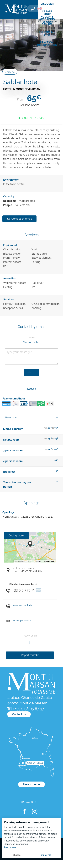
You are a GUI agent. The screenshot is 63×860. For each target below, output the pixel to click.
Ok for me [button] (46, 855)
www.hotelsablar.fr (22, 605)
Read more (10, 847)
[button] (33, 8)
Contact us (19, 714)
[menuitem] (16, 10)
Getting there (16, 535)
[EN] (40, 8)
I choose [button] (16, 855)
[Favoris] (49, 9)
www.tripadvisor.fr (21, 620)
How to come (31, 784)
